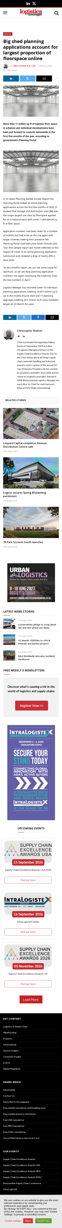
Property (7, 1038)
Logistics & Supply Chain (15, 1026)
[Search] (56, 12)
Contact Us (9, 1095)
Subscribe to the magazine (16, 1101)
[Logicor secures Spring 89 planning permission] (31, 473)
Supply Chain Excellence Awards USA (21, 1165)
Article (7, 34)
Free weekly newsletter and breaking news (24, 1108)
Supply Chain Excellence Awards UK (28, 973)
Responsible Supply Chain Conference (22, 1183)
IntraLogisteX (10, 1189)
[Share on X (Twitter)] (27, 79)
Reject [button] (28, 1221)
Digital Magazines (12, 1068)
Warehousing (9, 1032)
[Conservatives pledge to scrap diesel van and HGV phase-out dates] (9, 624)
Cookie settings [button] (13, 1221)
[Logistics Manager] (31, 13)
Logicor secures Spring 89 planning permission (24, 494)
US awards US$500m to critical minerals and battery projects (34, 642)
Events (6, 1062)
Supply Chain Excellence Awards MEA (22, 1171)
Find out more (28, 880)
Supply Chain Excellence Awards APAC (22, 1177)
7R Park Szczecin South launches (23, 542)
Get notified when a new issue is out (21, 1138)
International (9, 1044)
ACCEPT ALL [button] (43, 1221)
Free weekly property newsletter (19, 1114)
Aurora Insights (11, 1050)
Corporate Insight (12, 1056)
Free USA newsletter (13, 1120)
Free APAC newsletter (14, 1132)
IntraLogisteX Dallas (28, 921)
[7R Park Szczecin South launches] (31, 522)
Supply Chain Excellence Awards (19, 1159)
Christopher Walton (24, 66)
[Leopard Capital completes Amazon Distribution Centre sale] (31, 423)
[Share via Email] (44, 79)
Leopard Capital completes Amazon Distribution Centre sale (25, 444)
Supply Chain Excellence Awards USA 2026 (28, 869)
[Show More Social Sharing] (56, 79)
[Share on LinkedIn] (11, 79)
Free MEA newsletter (13, 1126)
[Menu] (5, 12)
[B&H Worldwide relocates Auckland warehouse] (9, 655)
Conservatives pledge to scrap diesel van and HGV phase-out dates (37, 626)
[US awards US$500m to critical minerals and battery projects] (9, 639)
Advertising (9, 1089)
